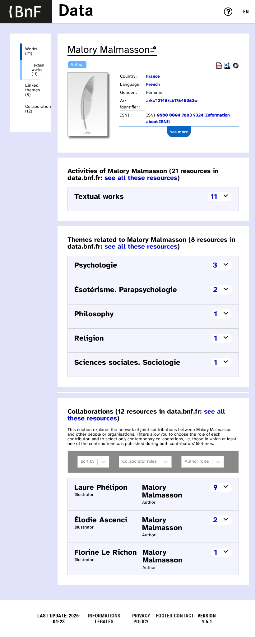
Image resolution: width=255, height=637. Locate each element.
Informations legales (104, 619)
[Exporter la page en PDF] (219, 67)
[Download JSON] (236, 67)
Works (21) (31, 51)
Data (76, 11)
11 (214, 197)
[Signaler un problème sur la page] (153, 50)
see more (179, 132)
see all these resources (140, 178)
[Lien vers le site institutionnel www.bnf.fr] (26, 11)
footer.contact (175, 616)
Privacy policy (141, 619)
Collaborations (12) (33, 109)
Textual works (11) (36, 69)
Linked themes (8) (32, 90)
